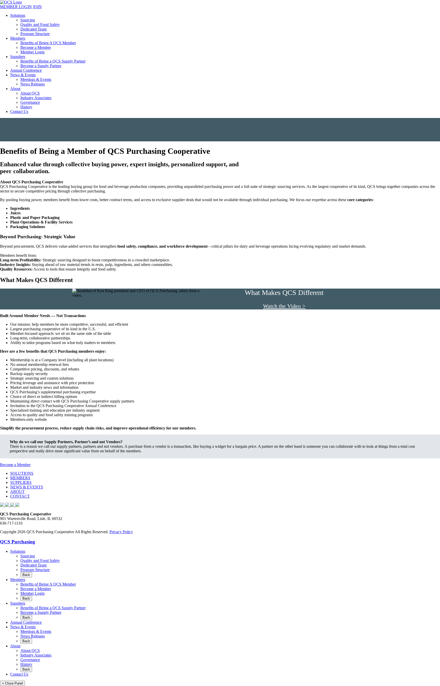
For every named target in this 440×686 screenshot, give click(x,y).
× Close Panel (12, 683)
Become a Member (35, 47)
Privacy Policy (121, 532)
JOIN (37, 7)
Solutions (17, 15)
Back (26, 575)
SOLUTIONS (21, 473)
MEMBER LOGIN (16, 7)
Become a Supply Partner (40, 66)
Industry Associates (35, 98)
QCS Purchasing (17, 541)
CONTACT (20, 496)
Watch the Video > (284, 306)
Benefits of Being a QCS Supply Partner (53, 61)
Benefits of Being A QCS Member (48, 43)
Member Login (32, 52)
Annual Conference (26, 70)
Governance (30, 102)
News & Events (23, 75)
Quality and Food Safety (40, 24)
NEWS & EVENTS (26, 487)
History (26, 107)
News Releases (32, 84)
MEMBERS (20, 478)
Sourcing (27, 20)
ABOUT (17, 491)
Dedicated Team (33, 29)
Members (17, 38)
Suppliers (17, 56)
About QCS (30, 93)
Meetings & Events (35, 79)
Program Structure (35, 34)
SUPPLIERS (21, 482)
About (15, 88)
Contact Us (19, 111)
